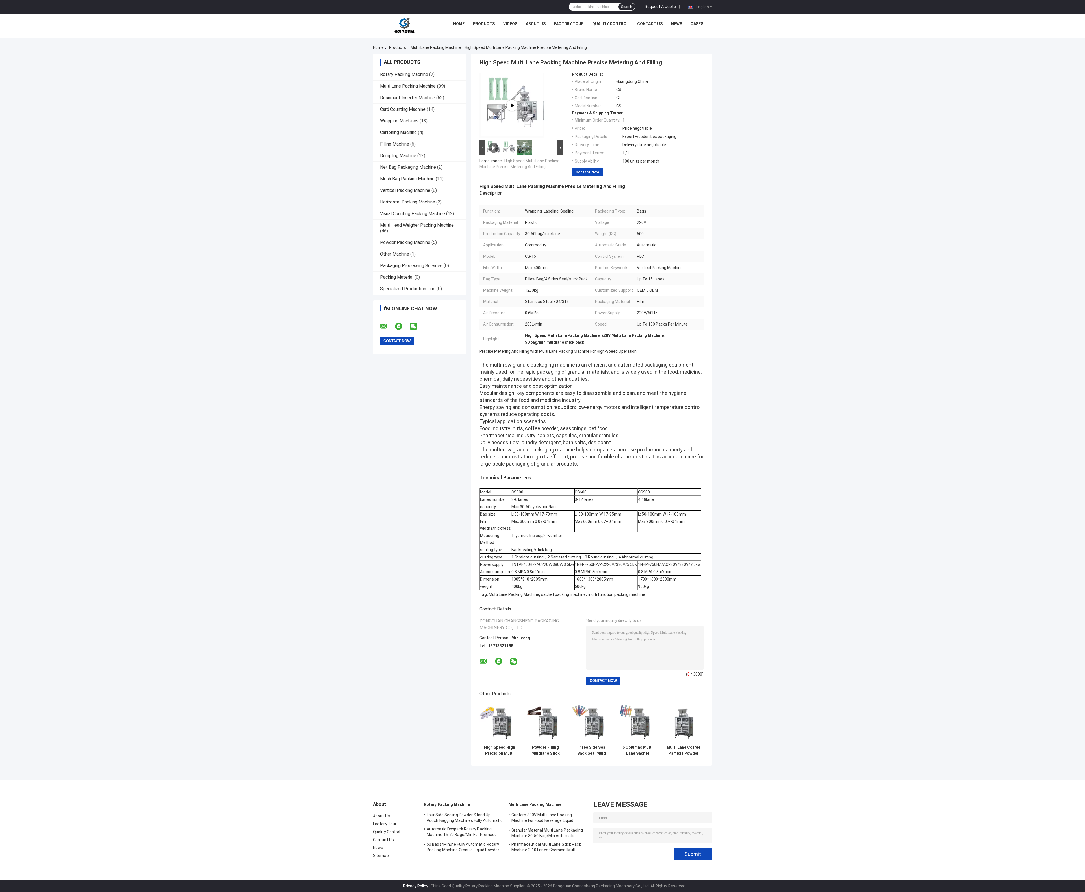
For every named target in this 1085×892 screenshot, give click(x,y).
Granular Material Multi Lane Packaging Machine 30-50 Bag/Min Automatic (547, 833)
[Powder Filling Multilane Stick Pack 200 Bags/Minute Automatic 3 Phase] (545, 722)
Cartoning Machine (398, 132)
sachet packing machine (563, 594)
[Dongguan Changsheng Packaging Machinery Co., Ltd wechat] (417, 326)
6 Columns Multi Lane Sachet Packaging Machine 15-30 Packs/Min (637, 750)
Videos (510, 23)
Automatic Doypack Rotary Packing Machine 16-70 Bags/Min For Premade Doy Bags (462, 833)
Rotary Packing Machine (404, 74)
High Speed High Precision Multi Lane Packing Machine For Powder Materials (499, 750)
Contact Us (650, 23)
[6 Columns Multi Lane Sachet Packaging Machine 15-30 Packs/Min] (637, 722)
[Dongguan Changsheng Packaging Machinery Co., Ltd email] (387, 326)
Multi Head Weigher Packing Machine (417, 225)
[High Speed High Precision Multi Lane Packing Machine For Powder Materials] (499, 722)
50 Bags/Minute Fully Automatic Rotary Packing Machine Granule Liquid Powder (463, 847)
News (676, 23)
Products (484, 23)
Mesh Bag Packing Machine (407, 178)
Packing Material (396, 277)
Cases (697, 23)
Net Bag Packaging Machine (408, 167)
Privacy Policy (415, 886)
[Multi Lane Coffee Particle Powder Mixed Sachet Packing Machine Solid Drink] (684, 722)
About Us (536, 23)
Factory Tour (569, 23)
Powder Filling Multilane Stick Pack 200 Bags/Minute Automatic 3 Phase (545, 750)
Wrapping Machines (399, 121)
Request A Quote (660, 6)
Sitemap (381, 855)
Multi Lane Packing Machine (436, 47)
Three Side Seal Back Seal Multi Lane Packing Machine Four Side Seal (591, 750)
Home (459, 23)
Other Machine (394, 254)
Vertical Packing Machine (405, 190)
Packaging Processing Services (411, 265)
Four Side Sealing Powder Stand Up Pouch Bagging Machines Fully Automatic (465, 818)
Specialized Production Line (407, 288)
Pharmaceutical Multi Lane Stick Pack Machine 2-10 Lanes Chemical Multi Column (546, 848)
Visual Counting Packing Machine (412, 213)
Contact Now (587, 172)
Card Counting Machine (403, 109)
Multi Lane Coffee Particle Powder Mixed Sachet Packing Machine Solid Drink (683, 750)
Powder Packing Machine (405, 242)
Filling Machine (394, 144)
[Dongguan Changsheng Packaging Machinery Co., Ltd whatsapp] (402, 326)
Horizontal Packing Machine (407, 202)
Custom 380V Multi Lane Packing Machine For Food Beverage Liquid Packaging (542, 818)
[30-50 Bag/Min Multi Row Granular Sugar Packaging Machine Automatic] (511, 105)
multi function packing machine (616, 594)
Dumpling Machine (398, 155)
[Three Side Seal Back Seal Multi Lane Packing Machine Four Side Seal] (591, 722)
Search (626, 7)
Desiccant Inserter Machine (407, 97)
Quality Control (610, 23)
